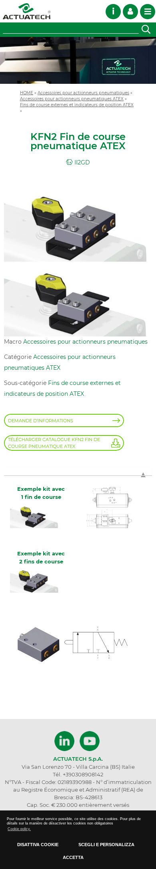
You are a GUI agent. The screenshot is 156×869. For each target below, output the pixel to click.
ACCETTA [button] (73, 857)
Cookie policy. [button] (19, 829)
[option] (78, 60)
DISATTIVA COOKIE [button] (37, 844)
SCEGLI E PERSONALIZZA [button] (106, 844)
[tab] (78, 471)
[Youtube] (90, 741)
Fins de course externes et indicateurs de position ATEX (77, 104)
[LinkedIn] (65, 741)
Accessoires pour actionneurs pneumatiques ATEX (72, 98)
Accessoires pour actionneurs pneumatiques (83, 92)
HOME (26, 92)
